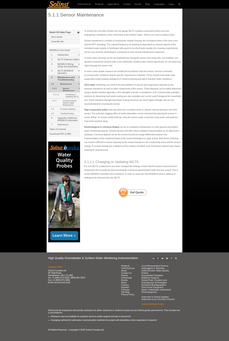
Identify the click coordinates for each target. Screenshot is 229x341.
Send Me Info (57, 41)
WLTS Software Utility (68, 59)
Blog (147, 4)
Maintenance (66, 84)
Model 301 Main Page (60, 32)
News (124, 282)
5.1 (52, 84)
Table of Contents (58, 129)
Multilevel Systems (150, 278)
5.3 (52, 113)
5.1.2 (54, 101)
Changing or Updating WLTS (72, 95)
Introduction (63, 55)
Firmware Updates (68, 109)
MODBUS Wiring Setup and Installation (68, 65)
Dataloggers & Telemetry (153, 268)
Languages (159, 4)
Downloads (126, 278)
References (63, 124)
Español (125, 287)
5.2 (52, 109)
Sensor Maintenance (68, 89)
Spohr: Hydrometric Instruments (156, 290)
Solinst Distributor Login (152, 304)
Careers (125, 285)
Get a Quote (56, 37)
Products (99, 4)
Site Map (125, 292)
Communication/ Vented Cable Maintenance (69, 103)
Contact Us (126, 273)
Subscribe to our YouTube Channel (157, 299)
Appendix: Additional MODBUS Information (68, 119)
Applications (113, 4)
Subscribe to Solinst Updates (155, 297)
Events (138, 4)
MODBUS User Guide (60, 50)
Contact (127, 4)
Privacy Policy (128, 294)
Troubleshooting (67, 113)
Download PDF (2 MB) (60, 134)
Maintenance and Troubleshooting (66, 78)
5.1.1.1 (56, 94)
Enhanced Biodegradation (153, 285)
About (124, 271)
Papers (124, 275)
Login (171, 4)
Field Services (84, 4)
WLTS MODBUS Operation (65, 72)
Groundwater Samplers (152, 275)
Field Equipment (149, 292)
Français (125, 290)
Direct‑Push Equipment (152, 287)
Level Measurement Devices (154, 266)
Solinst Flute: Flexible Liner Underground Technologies (154, 281)
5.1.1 (54, 88)
